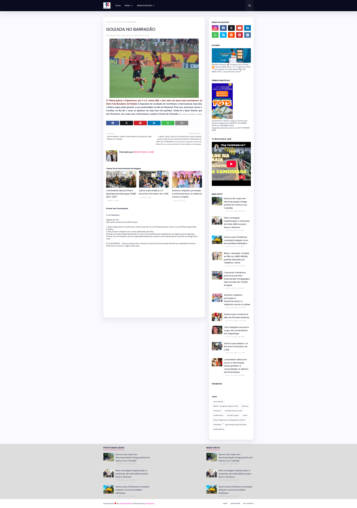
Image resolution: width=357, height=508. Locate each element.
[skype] (223, 35)
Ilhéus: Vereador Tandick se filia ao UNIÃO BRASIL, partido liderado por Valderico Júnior (236, 258)
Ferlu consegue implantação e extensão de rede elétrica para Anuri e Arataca (237, 222)
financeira (217, 411)
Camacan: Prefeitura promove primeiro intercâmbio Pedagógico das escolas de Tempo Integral (237, 279)
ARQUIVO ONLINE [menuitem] (144, 5)
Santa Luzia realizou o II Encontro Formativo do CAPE (153, 192)
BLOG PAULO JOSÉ (113, 35)
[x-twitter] (231, 28)
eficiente (245, 406)
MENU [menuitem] (127, 5)
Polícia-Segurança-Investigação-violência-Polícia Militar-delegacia (229, 420)
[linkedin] (247, 28)
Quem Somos (235, 503)
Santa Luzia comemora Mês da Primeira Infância (236, 316)
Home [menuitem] (118, 5)
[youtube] (239, 28)
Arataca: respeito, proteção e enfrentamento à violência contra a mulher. (187, 193)
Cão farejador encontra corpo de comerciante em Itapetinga (236, 330)
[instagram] (215, 28)
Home (225, 503)
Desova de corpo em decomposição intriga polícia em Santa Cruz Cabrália (235, 203)
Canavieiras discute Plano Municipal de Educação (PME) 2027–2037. (121, 193)
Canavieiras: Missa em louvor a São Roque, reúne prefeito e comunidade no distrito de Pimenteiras (236, 366)
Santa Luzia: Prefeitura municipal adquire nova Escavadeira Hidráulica (236, 240)
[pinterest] (239, 35)
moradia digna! (233, 415)
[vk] (247, 35)
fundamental (218, 415)
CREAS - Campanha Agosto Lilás (225, 406)
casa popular (218, 401)
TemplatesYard (125, 503)
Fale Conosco (248, 503)
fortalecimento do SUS (233, 411)
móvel (245, 415)
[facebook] (223, 28)
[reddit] (231, 35)
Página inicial (111, 22)
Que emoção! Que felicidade (235, 425)
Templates (150, 503)
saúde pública (218, 429)
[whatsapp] (215, 35)
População (217, 425)
